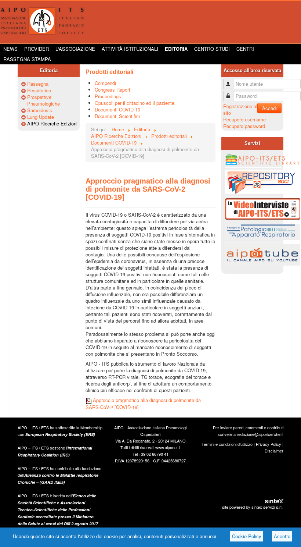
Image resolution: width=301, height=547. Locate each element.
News (10, 48)
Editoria (176, 48)
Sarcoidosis (39, 110)
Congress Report (112, 89)
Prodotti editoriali (109, 72)
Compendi (105, 82)
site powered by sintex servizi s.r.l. (252, 507)
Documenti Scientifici (117, 116)
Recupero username (244, 119)
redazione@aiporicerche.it (260, 434)
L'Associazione (75, 48)
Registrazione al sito (240, 109)
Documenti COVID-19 (117, 109)
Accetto (282, 536)
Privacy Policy (268, 444)
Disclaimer (274, 451)
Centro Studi (212, 48)
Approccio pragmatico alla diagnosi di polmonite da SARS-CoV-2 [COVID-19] (148, 189)
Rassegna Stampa (27, 59)
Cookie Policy (246, 536)
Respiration (39, 90)
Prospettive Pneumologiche (43, 100)
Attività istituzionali (130, 48)
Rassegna (37, 84)
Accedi (269, 107)
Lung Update (40, 117)
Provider (36, 48)
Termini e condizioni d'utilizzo (227, 444)
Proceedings (108, 96)
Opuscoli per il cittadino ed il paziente (134, 102)
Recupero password (244, 125)
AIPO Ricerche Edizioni (52, 123)
